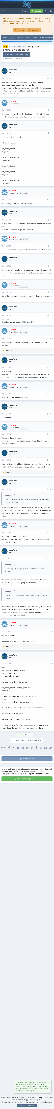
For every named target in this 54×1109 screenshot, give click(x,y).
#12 (51, 393)
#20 (51, 664)
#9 (51, 315)
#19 (51, 631)
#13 (51, 414)
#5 (51, 220)
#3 (51, 133)
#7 (51, 266)
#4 (51, 200)
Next (27, 735)
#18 (51, 558)
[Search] (50, 11)
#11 (51, 367)
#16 (51, 489)
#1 (51, 78)
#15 (51, 460)
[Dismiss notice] (49, 1082)
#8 (51, 292)
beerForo (8, 59)
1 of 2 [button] (19, 735)
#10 (51, 338)
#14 (51, 434)
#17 (51, 532)
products (28, 21)
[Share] (48, 78)
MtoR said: (9, 495)
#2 (51, 110)
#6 (51, 246)
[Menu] (3, 11)
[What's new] (45, 11)
